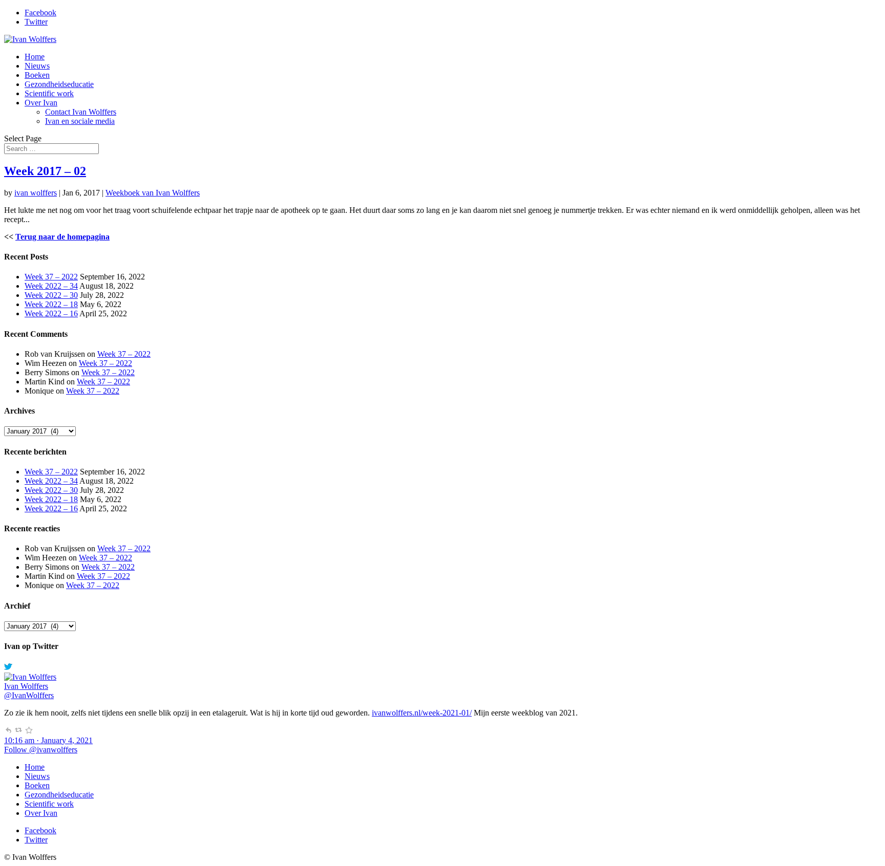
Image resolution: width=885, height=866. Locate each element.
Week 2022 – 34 (51, 286)
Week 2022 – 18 (51, 304)
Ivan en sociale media (80, 121)
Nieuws (37, 65)
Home (35, 56)
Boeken (37, 75)
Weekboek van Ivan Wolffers (153, 192)
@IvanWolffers (29, 695)
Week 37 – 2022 (51, 276)
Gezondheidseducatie (59, 84)
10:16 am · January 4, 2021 (48, 740)
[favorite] (29, 731)
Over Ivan (41, 102)
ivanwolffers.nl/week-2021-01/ (422, 712)
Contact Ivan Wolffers (80, 111)
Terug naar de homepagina (62, 236)
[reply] (8, 731)
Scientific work (49, 93)
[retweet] (18, 731)
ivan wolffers (35, 192)
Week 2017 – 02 (45, 171)
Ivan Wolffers (26, 686)
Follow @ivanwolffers (40, 749)
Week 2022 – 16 (51, 313)
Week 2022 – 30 (51, 295)
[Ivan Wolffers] (30, 677)
